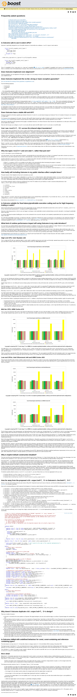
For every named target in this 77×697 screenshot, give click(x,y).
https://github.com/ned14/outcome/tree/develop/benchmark (14, 234)
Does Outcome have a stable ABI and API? (17, 23)
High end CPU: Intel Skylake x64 (19, 30)
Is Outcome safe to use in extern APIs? (17, 19)
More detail (14, 38)
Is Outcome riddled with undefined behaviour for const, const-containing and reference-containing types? (31, 37)
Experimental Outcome (69, 68)
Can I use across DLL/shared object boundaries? (23, 24)
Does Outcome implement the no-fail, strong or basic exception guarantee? (24, 22)
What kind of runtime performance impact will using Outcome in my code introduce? (26, 29)
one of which (56, 630)
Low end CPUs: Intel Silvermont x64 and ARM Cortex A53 (24, 32)
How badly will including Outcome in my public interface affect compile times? (25, 26)
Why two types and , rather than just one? (22, 25)
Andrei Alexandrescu (63, 3)
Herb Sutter (55, 3)
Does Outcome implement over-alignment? (17, 21)
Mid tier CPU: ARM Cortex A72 (18, 31)
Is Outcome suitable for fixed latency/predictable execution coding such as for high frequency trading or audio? (32, 28)
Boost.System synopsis (64, 144)
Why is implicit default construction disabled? (18, 33)
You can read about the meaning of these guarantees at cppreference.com (18, 81)
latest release (69, 9)
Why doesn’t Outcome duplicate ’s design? (23, 36)
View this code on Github (68, 513)
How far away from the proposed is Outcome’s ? (28, 34)
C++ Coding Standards (71, 3)
